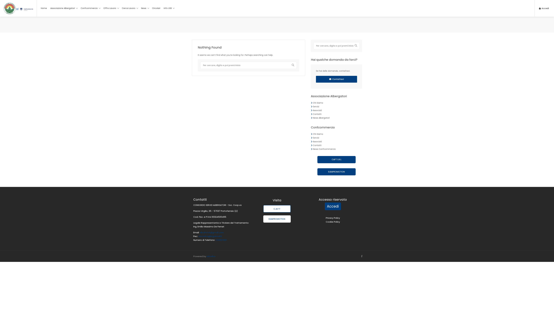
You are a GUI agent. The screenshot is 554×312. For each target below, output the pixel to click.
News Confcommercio (324, 149)
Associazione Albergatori (62, 8)
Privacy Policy (333, 217)
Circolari (156, 8)
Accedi (545, 8)
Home (44, 8)
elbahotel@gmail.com (212, 232)
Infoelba (211, 256)
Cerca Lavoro (128, 8)
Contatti (317, 114)
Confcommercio (89, 8)
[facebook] (362, 256)
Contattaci (338, 79)
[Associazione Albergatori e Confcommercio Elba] (18, 11)
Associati (317, 110)
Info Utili (168, 8)
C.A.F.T (277, 208)
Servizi (316, 106)
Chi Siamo (318, 102)
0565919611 (221, 240)
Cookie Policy (333, 221)
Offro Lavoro (109, 8)
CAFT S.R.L (336, 159)
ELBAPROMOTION (336, 171)
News (143, 8)
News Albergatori (321, 117)
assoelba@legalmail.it (210, 236)
